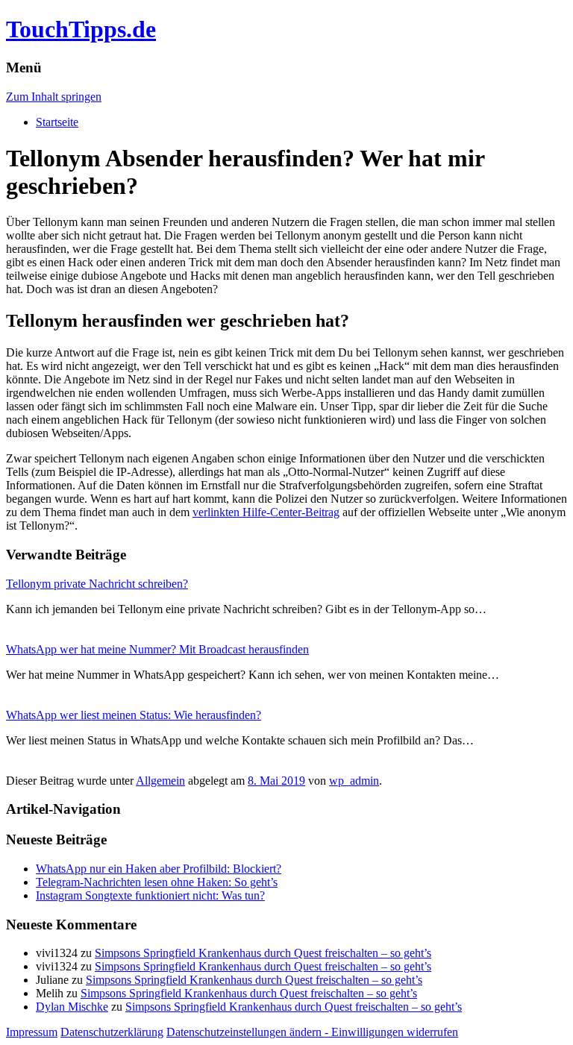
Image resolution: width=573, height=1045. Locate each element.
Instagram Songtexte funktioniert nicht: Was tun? (150, 895)
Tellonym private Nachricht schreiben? (97, 583)
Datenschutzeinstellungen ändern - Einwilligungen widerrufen (312, 1032)
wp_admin (354, 780)
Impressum (31, 1032)
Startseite (57, 122)
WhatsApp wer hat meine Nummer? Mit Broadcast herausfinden (157, 649)
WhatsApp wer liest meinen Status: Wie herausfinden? (133, 715)
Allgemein (160, 780)
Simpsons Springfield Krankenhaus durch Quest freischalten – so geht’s (263, 953)
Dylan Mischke (72, 1006)
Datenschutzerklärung (111, 1032)
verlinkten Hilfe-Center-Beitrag (265, 512)
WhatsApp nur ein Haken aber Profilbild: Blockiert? (158, 868)
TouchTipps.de (81, 29)
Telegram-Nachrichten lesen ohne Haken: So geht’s (157, 882)
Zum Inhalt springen (53, 96)
